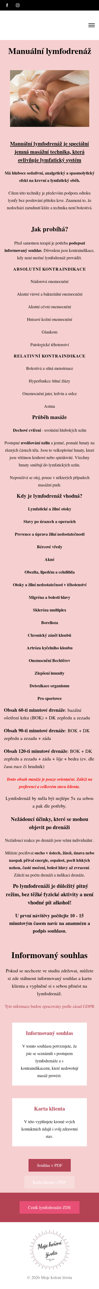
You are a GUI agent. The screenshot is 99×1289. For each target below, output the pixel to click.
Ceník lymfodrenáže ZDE (49, 1207)
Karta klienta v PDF (49, 1182)
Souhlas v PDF (49, 1165)
